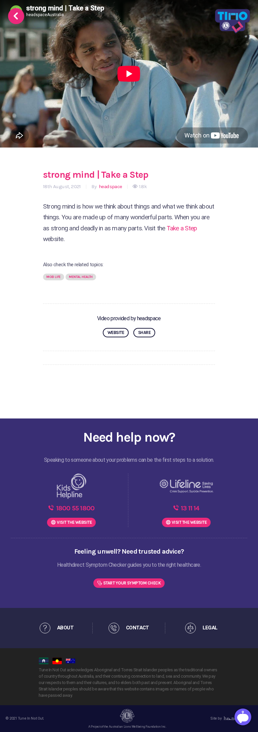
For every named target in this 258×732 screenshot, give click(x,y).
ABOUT (65, 628)
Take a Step (181, 228)
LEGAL (210, 628)
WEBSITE (116, 332)
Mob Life (53, 277)
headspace (110, 186)
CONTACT (137, 628)
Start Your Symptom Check (132, 582)
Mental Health (81, 277)
